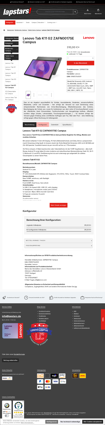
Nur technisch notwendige (70, 422)
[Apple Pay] (40, 387)
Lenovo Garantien (43, 325)
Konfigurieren (52, 422)
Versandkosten (48, 412)
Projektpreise (42, 316)
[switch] (7, 416)
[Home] (4, 30)
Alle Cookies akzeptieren (93, 422)
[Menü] (10, 402)
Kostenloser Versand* (18, 2)
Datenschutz (77, 318)
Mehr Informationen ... (27, 422)
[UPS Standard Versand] (75, 375)
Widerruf (76, 313)
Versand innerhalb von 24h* (37, 2)
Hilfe (103, 319)
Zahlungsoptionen (79, 325)
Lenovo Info (42, 323)
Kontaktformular (19, 354)
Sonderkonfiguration (44, 311)
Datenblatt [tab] (54, 125)
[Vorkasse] (40, 375)
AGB (75, 311)
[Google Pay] (63, 381)
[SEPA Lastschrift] (48, 387)
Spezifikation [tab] (67, 125)
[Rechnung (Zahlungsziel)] (47, 375)
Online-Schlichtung (79, 321)
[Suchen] (75, 11)
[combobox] (55, 11)
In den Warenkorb (80, 63)
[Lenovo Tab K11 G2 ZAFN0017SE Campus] (43, 67)
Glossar (41, 330)
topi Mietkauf (42, 321)
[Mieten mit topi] (54, 375)
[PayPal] (40, 381)
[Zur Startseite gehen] (17, 11)
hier (75, 286)
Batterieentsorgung (79, 323)
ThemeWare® (74, 414)
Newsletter (42, 333)
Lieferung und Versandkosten (82, 328)
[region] (43, 72)
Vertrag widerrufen (10, 360)
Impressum (77, 316)
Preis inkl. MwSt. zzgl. (78, 52)
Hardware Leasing (43, 318)
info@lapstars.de (11, 316)
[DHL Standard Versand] (82, 375)
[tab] (29, 124)
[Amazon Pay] (62, 375)
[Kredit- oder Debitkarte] (52, 381)
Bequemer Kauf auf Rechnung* (86, 2)
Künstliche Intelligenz (45, 313)
